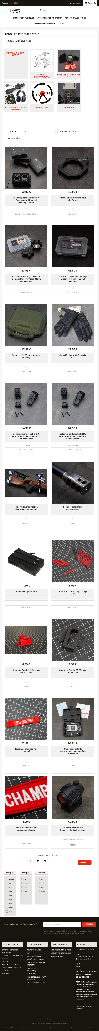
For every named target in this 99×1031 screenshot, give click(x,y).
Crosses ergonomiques (23, 18)
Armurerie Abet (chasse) (61, 950)
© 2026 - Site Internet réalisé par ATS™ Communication (49, 1019)
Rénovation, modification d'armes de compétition (26, 508)
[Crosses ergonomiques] (42, 61)
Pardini (11, 900)
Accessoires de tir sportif (49, 18)
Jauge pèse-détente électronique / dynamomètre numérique (73, 751)
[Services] (69, 93)
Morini (11, 896)
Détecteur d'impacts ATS (69, 76)
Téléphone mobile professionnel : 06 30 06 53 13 (86, 974)
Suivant (84, 862)
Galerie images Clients (44, 23)
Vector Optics (27, 891)
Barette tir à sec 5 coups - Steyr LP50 (73, 592)
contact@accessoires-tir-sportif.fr (84, 1007)
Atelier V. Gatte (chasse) (61, 953)
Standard (11, 904)
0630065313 (18, 3)
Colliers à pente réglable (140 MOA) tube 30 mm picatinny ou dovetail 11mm (26, 436)
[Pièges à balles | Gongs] (16, 50)
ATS (26, 879)
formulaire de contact (85, 950)
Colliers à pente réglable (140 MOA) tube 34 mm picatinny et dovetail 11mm (72, 436)
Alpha (11, 879)
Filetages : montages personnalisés (72, 508)
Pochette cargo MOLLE (26, 591)
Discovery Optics (27, 883)
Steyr (11, 908)
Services (69, 107)
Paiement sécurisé (34, 956)
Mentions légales (34, 950)
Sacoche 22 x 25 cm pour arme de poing (26, 356)
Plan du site (31, 974)
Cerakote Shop (57, 956)
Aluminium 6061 (43, 879)
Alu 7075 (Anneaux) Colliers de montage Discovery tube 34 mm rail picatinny (26, 278)
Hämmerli (11, 887)
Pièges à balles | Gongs (75, 18)
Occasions (42, 107)
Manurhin (11, 891)
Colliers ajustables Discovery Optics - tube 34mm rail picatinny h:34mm (26, 200)
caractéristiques (74, 131)
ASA (43, 883)
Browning (11, 883)
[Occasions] (42, 93)
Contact (61, 23)
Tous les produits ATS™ (11, 968)
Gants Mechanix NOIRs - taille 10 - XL (72, 356)
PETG (43, 887)
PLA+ (43, 891)
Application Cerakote (11, 964)
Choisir (37, 131)
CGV (28, 953)
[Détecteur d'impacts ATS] (69, 61)
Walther (11, 912)
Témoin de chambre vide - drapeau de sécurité (26, 829)
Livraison (6, 961)
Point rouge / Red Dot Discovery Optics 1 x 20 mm (72, 829)
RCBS (27, 887)
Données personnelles (36, 959)
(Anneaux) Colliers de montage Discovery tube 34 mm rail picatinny (73, 278)
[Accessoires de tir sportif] (16, 93)
